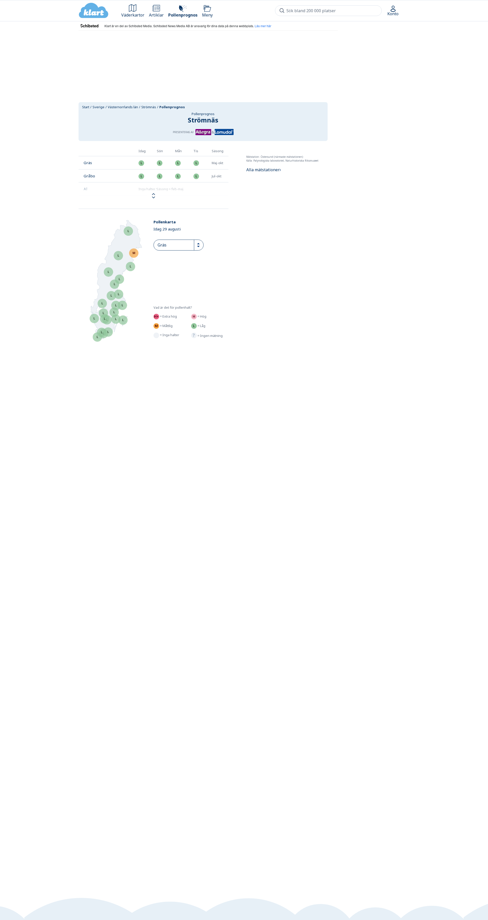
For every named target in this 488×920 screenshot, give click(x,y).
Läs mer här (263, 26)
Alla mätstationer (263, 170)
